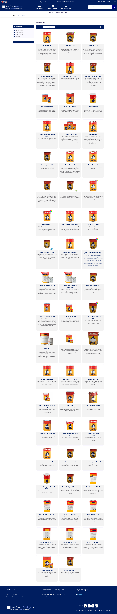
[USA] (5, 2)
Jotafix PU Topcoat (70, 106)
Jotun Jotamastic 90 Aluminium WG (70, 286)
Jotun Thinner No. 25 (46, 542)
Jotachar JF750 (93, 45)
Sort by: (39, 27)
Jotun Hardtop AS (70, 194)
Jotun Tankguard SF (70, 461)
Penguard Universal (47, 570)
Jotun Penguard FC (47, 379)
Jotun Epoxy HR (47, 194)
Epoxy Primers (19, 34)
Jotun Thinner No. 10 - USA (93, 487)
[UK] (2, 2)
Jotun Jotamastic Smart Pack (93, 317)
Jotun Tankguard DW (46, 461)
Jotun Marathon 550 (93, 347)
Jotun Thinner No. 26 (70, 542)
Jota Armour (47, 45)
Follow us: (79, 606)
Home (14, 15)
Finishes (18, 36)
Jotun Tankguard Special (93, 461)
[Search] (114, 7)
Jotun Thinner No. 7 (93, 542)
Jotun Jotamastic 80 (70, 252)
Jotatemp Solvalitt (47, 165)
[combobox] (100, 7)
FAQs (114, 2)
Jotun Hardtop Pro (47, 224)
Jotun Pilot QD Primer (70, 379)
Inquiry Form (101, 2)
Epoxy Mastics (19, 32)
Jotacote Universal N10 (70, 76)
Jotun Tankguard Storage (70, 487)
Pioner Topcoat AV (70, 570)
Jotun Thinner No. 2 (70, 514)
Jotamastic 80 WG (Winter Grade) (47, 135)
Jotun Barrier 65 (70, 165)
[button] (62, 12)
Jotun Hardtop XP (93, 224)
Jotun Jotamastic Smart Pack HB (47, 347)
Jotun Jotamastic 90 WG (47, 316)
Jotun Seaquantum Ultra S (93, 405)
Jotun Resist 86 (93, 379)
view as (96, 27)
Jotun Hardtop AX (93, 194)
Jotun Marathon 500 (70, 347)
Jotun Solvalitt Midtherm (47, 433)
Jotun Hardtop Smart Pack (70, 224)
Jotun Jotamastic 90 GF (93, 285)
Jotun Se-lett (70, 405)
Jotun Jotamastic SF (70, 316)
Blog (108, 2)
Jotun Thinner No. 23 (93, 514)
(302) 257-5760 (14, 594)
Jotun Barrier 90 (93, 165)
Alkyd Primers (19, 30)
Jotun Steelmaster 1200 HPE (70, 434)
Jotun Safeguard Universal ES (47, 406)
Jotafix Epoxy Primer (46, 106)
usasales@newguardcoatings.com (18, 597)
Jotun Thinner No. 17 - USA (47, 514)
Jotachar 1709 (70, 45)
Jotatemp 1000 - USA (70, 134)
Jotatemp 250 (93, 134)
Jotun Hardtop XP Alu (47, 252)
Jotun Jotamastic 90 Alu (47, 285)
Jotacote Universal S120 (93, 76)
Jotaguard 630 (93, 106)
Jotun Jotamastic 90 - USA (93, 252)
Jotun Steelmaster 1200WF (93, 434)
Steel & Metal (21, 16)
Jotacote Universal (47, 76)
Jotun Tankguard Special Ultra (47, 487)
